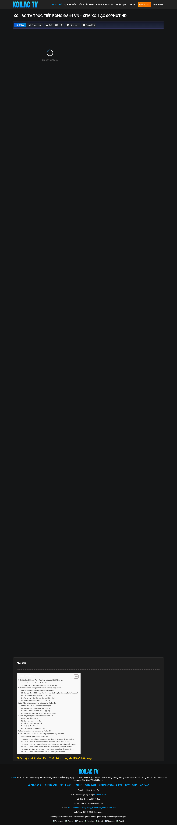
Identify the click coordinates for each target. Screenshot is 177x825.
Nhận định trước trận (31, 726)
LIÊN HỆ (78, 785)
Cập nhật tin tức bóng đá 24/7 (34, 728)
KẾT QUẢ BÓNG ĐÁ (105, 4)
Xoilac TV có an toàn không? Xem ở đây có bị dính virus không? (47, 741)
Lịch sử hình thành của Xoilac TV (35, 683)
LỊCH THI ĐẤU (70, 4)
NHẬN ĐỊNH (121, 4)
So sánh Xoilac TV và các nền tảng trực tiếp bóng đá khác (42, 734)
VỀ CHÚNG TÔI (34, 785)
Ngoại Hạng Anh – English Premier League (38, 690)
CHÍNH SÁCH (51, 785)
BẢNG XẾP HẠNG (86, 4)
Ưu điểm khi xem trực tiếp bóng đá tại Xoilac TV (38, 703)
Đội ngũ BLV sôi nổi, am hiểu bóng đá (37, 708)
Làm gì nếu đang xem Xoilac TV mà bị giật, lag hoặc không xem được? (49, 749)
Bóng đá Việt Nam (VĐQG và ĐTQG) (37, 700)
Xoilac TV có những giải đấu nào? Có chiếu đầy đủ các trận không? (48, 747)
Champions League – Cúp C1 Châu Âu (37, 695)
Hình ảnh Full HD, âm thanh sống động (37, 706)
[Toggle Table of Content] (75, 676)
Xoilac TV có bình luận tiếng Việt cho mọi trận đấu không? (44, 751)
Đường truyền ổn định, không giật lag (37, 711)
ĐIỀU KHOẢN (65, 785)
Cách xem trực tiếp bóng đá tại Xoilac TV (35, 731)
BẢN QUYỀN (90, 785)
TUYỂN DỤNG (131, 785)
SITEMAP (144, 785)
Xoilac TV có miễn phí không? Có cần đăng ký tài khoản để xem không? (49, 739)
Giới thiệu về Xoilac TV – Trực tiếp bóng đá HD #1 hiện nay (41, 680)
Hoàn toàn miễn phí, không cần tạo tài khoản (40, 713)
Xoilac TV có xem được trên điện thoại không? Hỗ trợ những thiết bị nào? (50, 744)
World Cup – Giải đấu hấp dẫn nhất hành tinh (39, 698)
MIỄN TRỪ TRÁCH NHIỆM (110, 785)
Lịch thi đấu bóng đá (30, 718)
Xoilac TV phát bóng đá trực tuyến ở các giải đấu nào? (40, 688)
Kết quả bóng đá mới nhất (33, 723)
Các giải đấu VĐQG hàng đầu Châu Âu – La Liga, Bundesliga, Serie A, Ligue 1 (51, 693)
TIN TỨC (132, 4)
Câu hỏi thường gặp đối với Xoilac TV (34, 736)
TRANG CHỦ (56, 4)
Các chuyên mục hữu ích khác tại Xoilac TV (36, 716)
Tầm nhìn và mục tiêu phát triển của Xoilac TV (40, 685)
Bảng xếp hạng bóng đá (32, 721)
